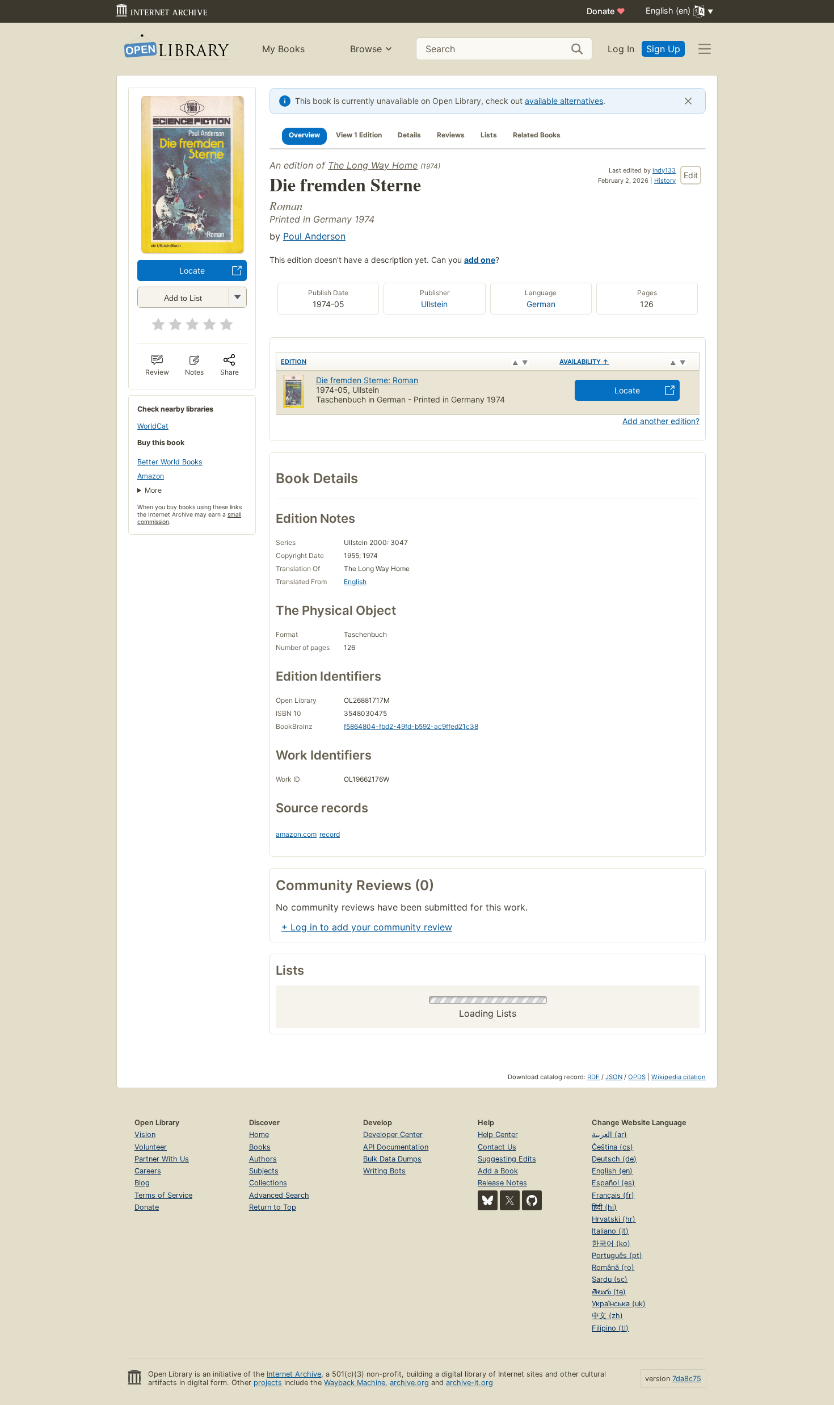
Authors (263, 1159)
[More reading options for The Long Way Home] (237, 297)
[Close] (688, 101)
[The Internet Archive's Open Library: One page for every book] (175, 49)
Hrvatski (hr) (613, 1219)
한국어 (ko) (611, 1243)
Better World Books (170, 462)
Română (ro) (613, 1267)
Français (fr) (613, 1195)
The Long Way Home (373, 165)
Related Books (537, 135)
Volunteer (150, 1147)
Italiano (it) (610, 1231)
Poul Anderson (314, 236)
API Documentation (395, 1147)
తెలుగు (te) (609, 1291)
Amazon (150, 476)
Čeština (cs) (612, 1147)
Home (259, 1134)
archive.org (409, 1382)
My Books (283, 48)
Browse (366, 48)
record (329, 834)
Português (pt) (617, 1255)
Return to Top (272, 1207)
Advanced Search (279, 1195)
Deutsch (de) (614, 1159)
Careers (147, 1171)
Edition (293, 362)
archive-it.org (469, 1382)
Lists (489, 135)
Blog (142, 1182)
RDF (593, 1077)
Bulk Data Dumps (392, 1159)
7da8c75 (686, 1378)
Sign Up (663, 48)
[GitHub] (532, 1200)
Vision (144, 1134)
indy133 (664, 170)
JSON (613, 1077)
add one (479, 260)
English (355, 581)
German (540, 304)
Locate (192, 270)
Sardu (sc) (609, 1279)
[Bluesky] (488, 1200)
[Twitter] (510, 1200)
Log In (621, 48)
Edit (691, 175)
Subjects (264, 1171)
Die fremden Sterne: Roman (367, 380)
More (153, 490)
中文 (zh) (607, 1315)
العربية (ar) (609, 1134)
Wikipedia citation (678, 1077)
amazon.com (296, 834)
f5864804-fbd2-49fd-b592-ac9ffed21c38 (411, 726)
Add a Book (498, 1171)
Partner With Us (161, 1159)
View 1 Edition (359, 135)
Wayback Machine (354, 1382)
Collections (268, 1182)
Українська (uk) (619, 1303)
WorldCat (153, 426)
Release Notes (502, 1182)
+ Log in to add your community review (366, 927)
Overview (304, 135)
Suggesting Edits (507, 1159)
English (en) (612, 1171)
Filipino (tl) (610, 1328)
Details (409, 135)
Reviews (451, 135)
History (665, 180)
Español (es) (613, 1182)
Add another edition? (661, 421)
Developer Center (393, 1134)
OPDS (637, 1077)
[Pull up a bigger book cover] (192, 249)
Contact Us (497, 1147)
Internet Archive (294, 1374)
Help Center (498, 1134)
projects (268, 1382)
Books (260, 1147)
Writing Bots (384, 1171)
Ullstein (434, 304)
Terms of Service (163, 1195)
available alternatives (564, 101)
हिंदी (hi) (604, 1207)
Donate (606, 11)
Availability (584, 362)
